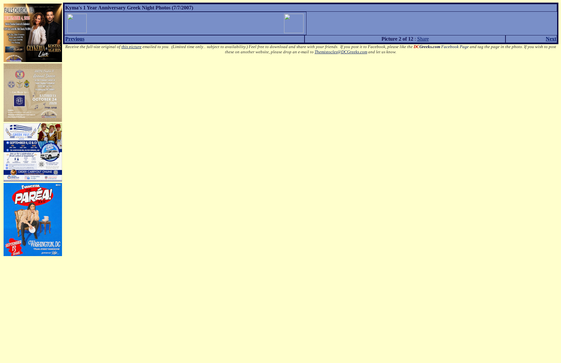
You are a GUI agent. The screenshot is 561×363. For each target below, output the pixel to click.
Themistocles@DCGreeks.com (341, 51)
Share (423, 39)
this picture (131, 46)
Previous (74, 39)
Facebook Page (441, 46)
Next (551, 39)
